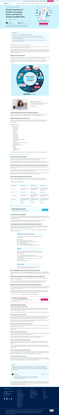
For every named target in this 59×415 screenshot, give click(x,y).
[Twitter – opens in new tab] (6, 399)
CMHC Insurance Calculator (34, 394)
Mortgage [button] (23, 3)
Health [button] (41, 3)
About (44, 390)
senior (33, 336)
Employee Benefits (19, 405)
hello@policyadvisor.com (8, 393)
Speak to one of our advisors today (15, 294)
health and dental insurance (26, 179)
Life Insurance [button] (18, 3)
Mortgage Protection (20, 394)
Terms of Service (45, 397)
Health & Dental (19, 404)
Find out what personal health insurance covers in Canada (20, 154)
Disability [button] (32, 3)
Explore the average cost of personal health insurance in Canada (21, 205)
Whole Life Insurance (20, 393)
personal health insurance (23, 57)
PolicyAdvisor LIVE (32, 397)
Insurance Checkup (32, 390)
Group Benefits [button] (46, 3)
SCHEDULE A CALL (34, 106)
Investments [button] (51, 3)
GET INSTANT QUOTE (43, 23)
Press (44, 398)
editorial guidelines (24, 26)
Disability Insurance (20, 397)
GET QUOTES (45, 209)
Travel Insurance (19, 401)
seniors (26, 359)
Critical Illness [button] (28, 3)
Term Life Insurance (19, 390)
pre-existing (39, 345)
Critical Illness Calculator (33, 393)
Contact (44, 394)
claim (29, 342)
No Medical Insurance (20, 398)
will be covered (22, 352)
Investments (19, 406)
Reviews (44, 393)
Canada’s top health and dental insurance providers (23, 229)
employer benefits (31, 325)
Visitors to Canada (19, 402)
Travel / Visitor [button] (37, 3)
